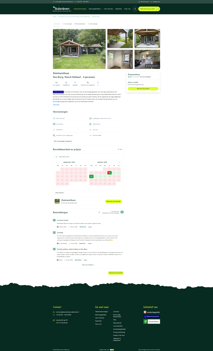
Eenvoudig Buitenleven (117, 316)
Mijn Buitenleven (144, 1)
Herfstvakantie (59, 192)
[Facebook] (55, 329)
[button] (155, 2)
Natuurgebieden (94, 9)
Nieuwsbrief (117, 323)
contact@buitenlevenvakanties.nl (64, 1)
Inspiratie (118, 9)
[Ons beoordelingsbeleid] (99, 212)
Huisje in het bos (119, 335)
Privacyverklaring (119, 332)
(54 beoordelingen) (145, 77)
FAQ (114, 320)
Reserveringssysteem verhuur (147, 349)
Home (54, 16)
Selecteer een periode (113, 201)
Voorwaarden (118, 326)
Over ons (127, 9)
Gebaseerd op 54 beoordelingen (110, 213)
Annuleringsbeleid (119, 329)
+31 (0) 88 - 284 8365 (82, 1)
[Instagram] (60, 329)
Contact (116, 312)
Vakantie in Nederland (117, 339)
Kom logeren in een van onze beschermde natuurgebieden (74, 16)
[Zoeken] (135, 9)
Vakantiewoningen (80, 9)
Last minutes (108, 9)
